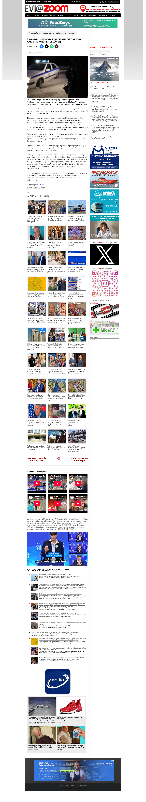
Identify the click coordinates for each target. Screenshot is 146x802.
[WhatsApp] (52, 46)
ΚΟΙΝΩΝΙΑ (37, 15)
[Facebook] (100, 2)
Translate (104, 54)
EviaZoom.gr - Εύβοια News (79, 785)
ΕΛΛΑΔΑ (60, 15)
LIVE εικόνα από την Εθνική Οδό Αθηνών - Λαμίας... (103, 87)
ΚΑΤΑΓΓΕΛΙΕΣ (76, 2)
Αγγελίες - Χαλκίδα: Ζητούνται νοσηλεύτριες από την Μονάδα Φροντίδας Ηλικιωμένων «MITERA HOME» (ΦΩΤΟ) (104, 108)
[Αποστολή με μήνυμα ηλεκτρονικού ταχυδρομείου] (28, 192)
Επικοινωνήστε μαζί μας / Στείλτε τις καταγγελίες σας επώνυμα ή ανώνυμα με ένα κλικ (55, 632)
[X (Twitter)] (103, 2)
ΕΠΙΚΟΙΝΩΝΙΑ (92, 15)
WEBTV (76, 15)
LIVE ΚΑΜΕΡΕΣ (103, 15)
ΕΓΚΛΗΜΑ (45, 15)
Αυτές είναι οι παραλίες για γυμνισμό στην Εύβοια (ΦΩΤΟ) (55, 574)
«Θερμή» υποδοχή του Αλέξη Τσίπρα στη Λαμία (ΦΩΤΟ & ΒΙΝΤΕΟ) (57, 613)
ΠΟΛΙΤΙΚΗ (53, 15)
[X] (47, 46)
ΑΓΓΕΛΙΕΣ (112, 15)
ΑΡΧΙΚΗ (29, 15)
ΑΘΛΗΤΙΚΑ (83, 15)
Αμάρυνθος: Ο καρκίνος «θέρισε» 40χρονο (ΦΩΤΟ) (103, 137)
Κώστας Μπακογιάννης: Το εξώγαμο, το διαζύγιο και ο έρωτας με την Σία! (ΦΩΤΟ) (61, 658)
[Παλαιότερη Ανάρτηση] (79, 462)
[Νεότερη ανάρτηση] (37, 461)
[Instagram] (105, 2)
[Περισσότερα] (56, 46)
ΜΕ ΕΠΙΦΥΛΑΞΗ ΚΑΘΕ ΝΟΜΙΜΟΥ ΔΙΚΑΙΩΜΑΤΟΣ (72, 788)
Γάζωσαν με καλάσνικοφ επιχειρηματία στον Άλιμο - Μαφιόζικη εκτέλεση (54, 40)
